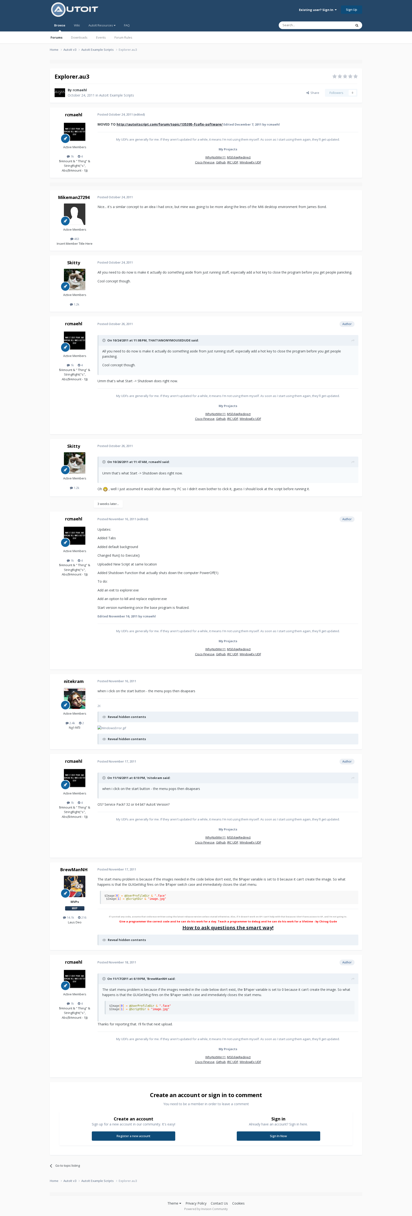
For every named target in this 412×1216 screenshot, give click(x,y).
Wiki (77, 25)
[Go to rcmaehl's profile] (60, 92)
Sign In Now (278, 1136)
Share (314, 93)
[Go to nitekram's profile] (74, 698)
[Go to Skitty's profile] (74, 279)
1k (72, 156)
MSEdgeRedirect (239, 157)
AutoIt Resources (101, 25)
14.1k (70, 917)
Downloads (79, 37)
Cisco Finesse (205, 162)
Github (221, 162)
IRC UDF (232, 162)
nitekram (74, 681)
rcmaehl (80, 90)
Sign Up (351, 9)
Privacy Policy (195, 1203)
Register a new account (133, 1136)
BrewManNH (74, 869)
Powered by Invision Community (206, 1209)
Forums (56, 37)
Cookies (238, 1203)
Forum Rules (123, 37)
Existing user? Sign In (317, 10)
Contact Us (219, 1203)
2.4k (72, 723)
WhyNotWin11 (215, 157)
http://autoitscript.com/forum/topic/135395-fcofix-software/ (170, 124)
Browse (59, 25)
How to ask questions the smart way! (227, 927)
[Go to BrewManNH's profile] (74, 886)
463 (76, 239)
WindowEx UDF (250, 162)
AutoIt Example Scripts (116, 95)
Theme (173, 1203)
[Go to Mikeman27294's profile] (74, 214)
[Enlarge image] (105, 489)
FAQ (127, 25)
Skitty (73, 262)
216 (83, 917)
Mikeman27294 (74, 197)
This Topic (338, 25)
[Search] (357, 25)
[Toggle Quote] (104, 340)
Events (101, 37)
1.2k (76, 304)
